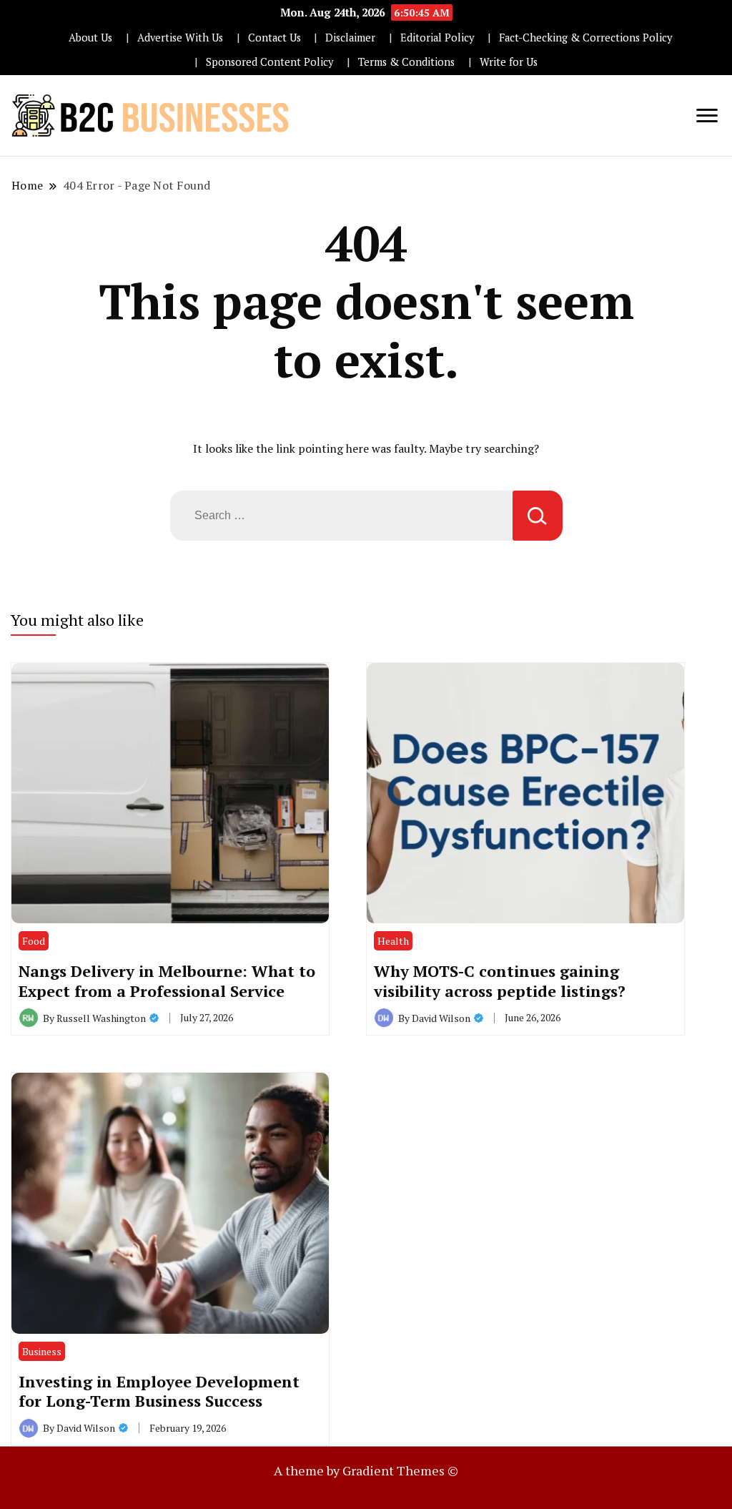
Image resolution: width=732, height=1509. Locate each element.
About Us (90, 37)
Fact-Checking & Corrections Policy (585, 37)
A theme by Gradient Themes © (366, 1470)
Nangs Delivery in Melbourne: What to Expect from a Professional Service (167, 980)
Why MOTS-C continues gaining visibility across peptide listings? (499, 980)
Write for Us (509, 62)
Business (41, 1351)
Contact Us (274, 37)
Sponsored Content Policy (269, 62)
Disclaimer (350, 37)
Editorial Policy (437, 37)
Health (393, 941)
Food (33, 941)
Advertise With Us (180, 37)
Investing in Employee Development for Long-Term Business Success (159, 1391)
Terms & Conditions (406, 62)
